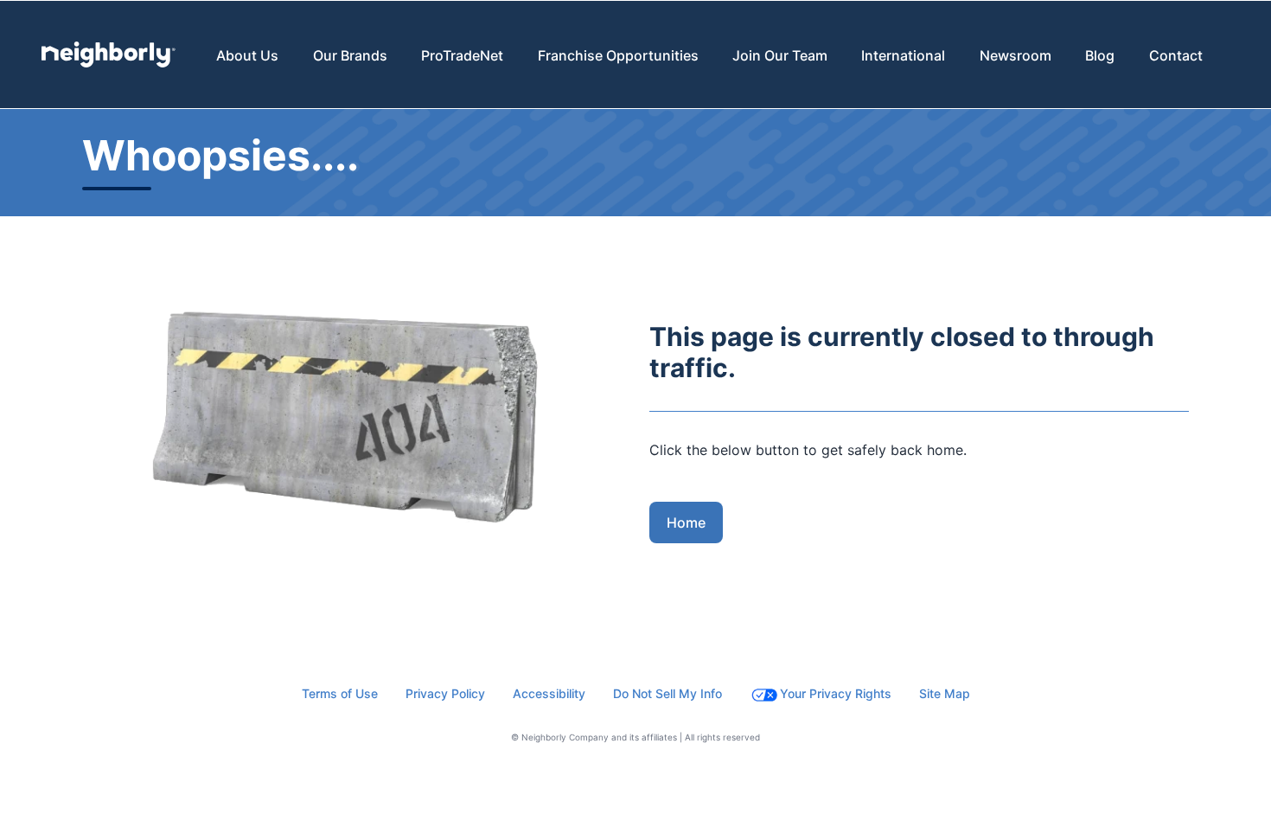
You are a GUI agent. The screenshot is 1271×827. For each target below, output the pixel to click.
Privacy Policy (445, 693)
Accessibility (549, 693)
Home (686, 522)
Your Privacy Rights (835, 693)
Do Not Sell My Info (667, 693)
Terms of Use (340, 693)
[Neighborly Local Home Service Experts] (109, 54)
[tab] (247, 55)
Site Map (944, 693)
